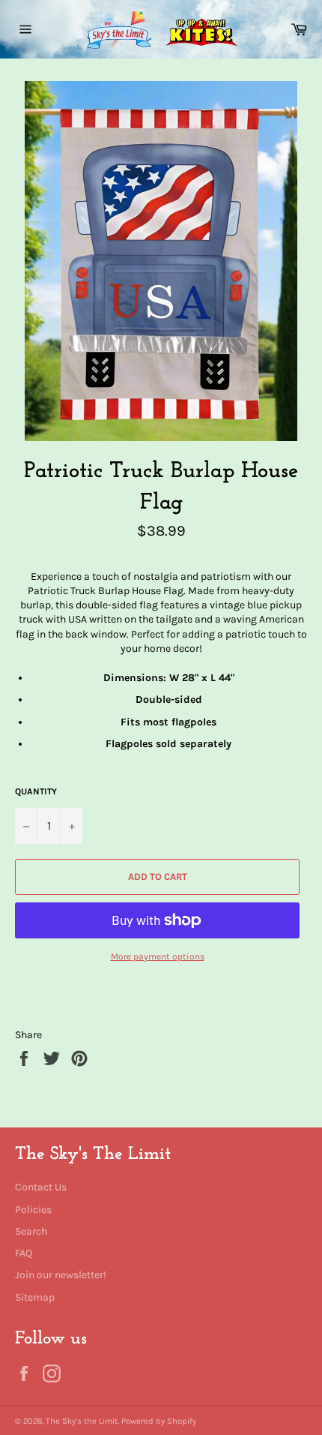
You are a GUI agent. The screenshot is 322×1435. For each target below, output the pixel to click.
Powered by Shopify (158, 1421)
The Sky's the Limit (82, 1421)
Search (31, 1231)
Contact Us (41, 1187)
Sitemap (35, 1297)
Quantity (36, 791)
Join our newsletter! (60, 1274)
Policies (33, 1209)
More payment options (157, 956)
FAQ (23, 1253)
